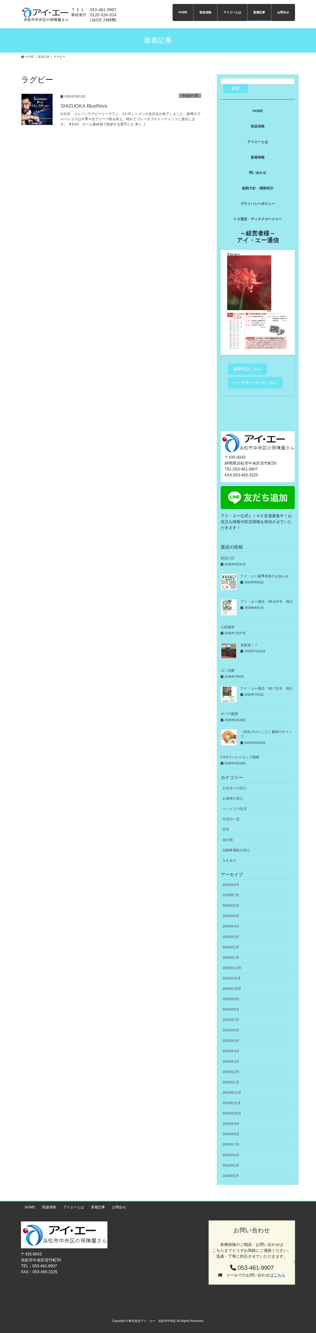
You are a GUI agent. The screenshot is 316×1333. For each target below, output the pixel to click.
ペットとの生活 (234, 809)
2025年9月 (230, 999)
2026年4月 (230, 926)
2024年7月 (230, 1144)
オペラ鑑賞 (229, 714)
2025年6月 (230, 1030)
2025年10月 (231, 989)
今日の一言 (190, 96)
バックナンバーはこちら (255, 382)
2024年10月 (231, 1113)
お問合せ (119, 1207)
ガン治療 (228, 670)
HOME (30, 1207)
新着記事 (98, 1207)
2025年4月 (230, 1051)
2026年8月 (230, 885)
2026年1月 (230, 958)
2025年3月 (230, 1061)
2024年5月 (230, 1165)
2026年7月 (230, 895)
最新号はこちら (247, 369)
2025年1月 (230, 1082)
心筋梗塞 (228, 627)
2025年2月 (230, 1072)
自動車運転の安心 (236, 850)
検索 (235, 88)
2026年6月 (230, 905)
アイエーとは (73, 1207)
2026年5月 (230, 916)
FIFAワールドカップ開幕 (240, 757)
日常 (225, 829)
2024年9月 (230, 1124)
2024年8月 (230, 1134)
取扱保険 (49, 1207)
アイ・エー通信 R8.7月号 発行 (266, 688)
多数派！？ (249, 645)
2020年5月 (230, 1176)
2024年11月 (231, 1103)
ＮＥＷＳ (229, 861)
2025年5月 (230, 1041)
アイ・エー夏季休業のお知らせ (264, 576)
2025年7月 (230, 1020)
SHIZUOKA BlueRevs (83, 106)
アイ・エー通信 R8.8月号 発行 (266, 602)
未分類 (227, 840)
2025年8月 (230, 1009)
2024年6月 (230, 1155)
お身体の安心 (232, 798)
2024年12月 (231, 1093)
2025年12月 (231, 968)
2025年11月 (231, 978)
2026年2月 (230, 947)
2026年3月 (230, 937)
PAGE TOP (304, 1288)
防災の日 (228, 558)
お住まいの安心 (234, 788)
